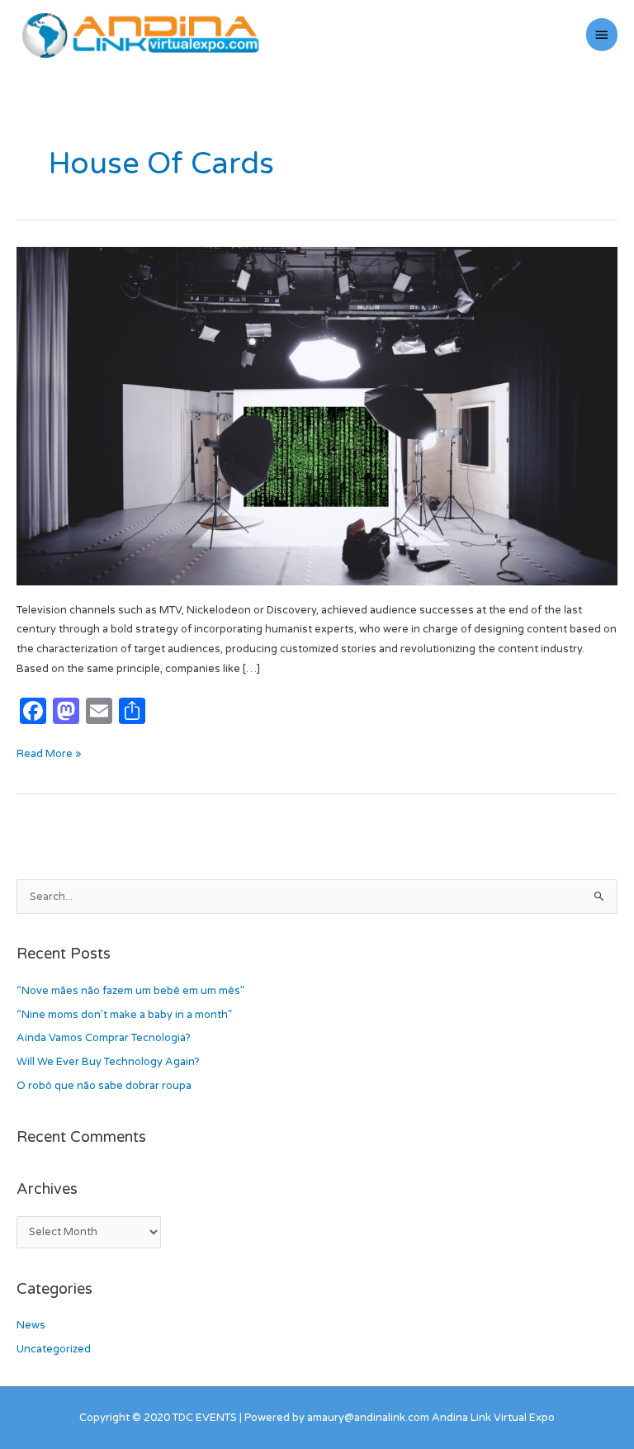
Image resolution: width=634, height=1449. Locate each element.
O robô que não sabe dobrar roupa (104, 1085)
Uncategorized (54, 1349)
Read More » (49, 752)
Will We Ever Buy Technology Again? (108, 1061)
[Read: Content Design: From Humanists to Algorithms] (317, 415)
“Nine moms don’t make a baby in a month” (124, 1014)
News (31, 1325)
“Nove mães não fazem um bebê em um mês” (130, 990)
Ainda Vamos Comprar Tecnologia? (104, 1037)
